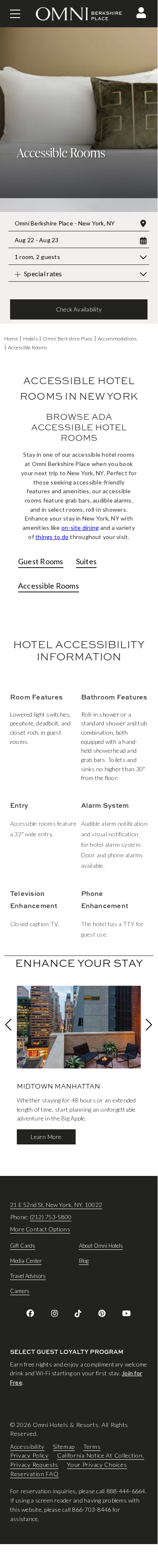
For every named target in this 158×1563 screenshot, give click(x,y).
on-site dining (80, 527)
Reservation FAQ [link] (34, 1473)
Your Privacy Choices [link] (97, 1464)
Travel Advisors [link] (28, 1275)
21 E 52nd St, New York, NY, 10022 (56, 1204)
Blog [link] (84, 1260)
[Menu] (15, 14)
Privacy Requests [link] (34, 1464)
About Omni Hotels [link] (101, 1245)
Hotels (30, 338)
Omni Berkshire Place (67, 338)
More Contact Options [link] (40, 1229)
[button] (141, 12)
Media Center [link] (26, 1260)
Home (11, 338)
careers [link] (19, 1291)
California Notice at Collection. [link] (100, 1455)
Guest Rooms (40, 561)
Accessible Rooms (27, 347)
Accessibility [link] (27, 1446)
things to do (51, 536)
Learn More (46, 1136)
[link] (30, 1313)
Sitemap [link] (64, 1446)
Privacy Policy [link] (29, 1455)
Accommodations (117, 338)
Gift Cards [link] (22, 1245)
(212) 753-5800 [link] (50, 1216)
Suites (86, 561)
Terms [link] (92, 1446)
